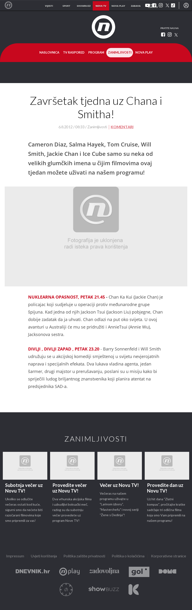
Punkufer (66, 589)
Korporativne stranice (168, 556)
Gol (139, 572)
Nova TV (10, 5)
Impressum (15, 556)
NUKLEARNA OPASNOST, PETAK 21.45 (66, 297)
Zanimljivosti (120, 53)
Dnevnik (33, 572)
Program (96, 53)
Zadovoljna (104, 572)
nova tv (101, 5)
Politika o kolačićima (128, 556)
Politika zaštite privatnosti (84, 556)
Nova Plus (69, 572)
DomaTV (167, 572)
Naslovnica (49, 53)
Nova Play (144, 53)
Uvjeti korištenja (44, 556)
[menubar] (186, 5)
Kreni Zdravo (133, 589)
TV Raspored (74, 53)
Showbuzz (104, 589)
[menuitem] (186, 5)
